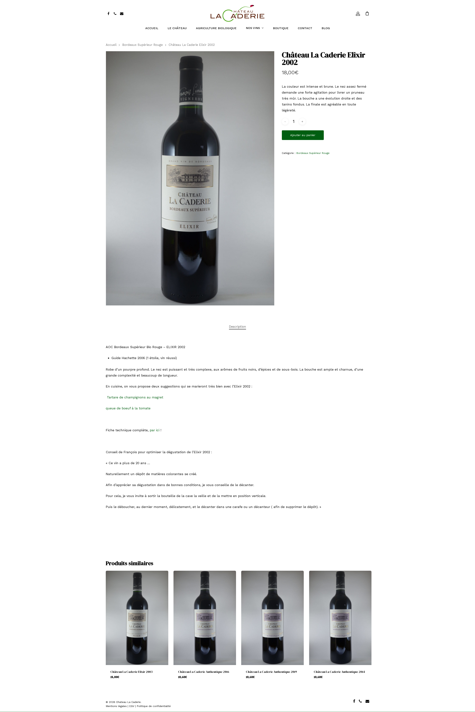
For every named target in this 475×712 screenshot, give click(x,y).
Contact (305, 28)
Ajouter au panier (302, 135)
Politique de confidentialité (154, 706)
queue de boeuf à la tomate (128, 408)
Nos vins (253, 28)
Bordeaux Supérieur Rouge (142, 45)
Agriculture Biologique (216, 28)
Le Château (177, 28)
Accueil (151, 28)
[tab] (237, 326)
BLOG (326, 28)
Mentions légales (116, 706)
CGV (131, 706)
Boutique (281, 28)
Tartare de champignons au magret (134, 397)
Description (237, 326)
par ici (154, 430)
